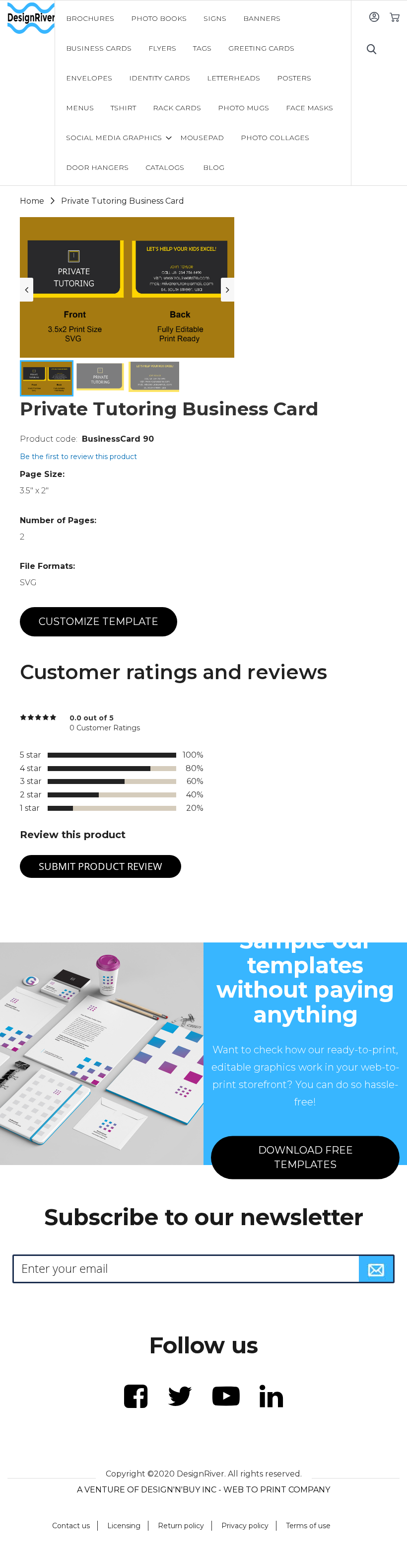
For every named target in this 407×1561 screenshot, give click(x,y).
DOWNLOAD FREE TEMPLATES (305, 1158)
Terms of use (308, 1525)
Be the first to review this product (78, 456)
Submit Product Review (100, 866)
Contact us (71, 1525)
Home (32, 201)
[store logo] (31, 18)
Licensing (123, 1525)
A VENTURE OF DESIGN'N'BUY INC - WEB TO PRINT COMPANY (203, 1489)
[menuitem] (90, 18)
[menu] (203, 92)
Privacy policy (245, 1525)
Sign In (374, 16)
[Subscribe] (376, 1268)
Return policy (181, 1525)
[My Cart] (394, 16)
